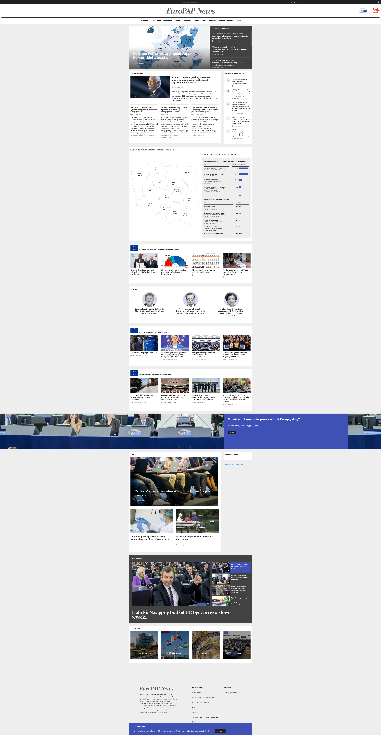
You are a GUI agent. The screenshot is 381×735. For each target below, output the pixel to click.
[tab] (231, 567)
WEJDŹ (232, 432)
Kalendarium (231, 454)
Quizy (239, 21)
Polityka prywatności (231, 693)
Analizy (196, 21)
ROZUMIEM (220, 731)
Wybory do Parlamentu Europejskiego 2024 (159, 250)
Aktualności (144, 21)
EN (298, 2)
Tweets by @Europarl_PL (233, 464)
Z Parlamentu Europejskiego (161, 21)
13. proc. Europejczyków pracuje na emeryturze (194, 537)
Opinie (204, 21)
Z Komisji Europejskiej (182, 21)
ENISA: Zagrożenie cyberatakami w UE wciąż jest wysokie (171, 493)
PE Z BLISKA (135, 628)
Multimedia (137, 558)
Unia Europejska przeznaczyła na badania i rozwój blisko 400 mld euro (149, 537)
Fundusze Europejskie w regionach (221, 21)
